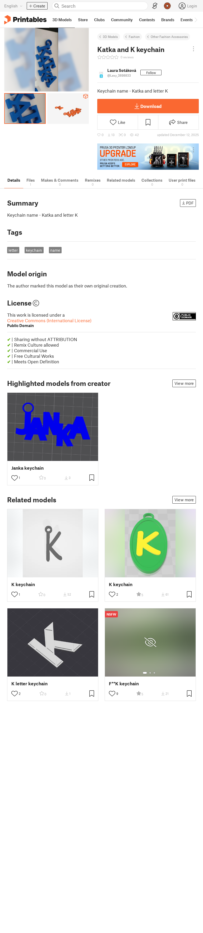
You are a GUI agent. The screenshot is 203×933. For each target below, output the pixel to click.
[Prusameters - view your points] (167, 5)
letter (13, 250)
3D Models (110, 36)
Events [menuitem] (187, 19)
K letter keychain (29, 683)
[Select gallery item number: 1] (145, 673)
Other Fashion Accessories (169, 36)
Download (151, 106)
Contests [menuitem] (147, 19)
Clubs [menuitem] (99, 19)
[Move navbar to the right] (195, 20)
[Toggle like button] (14, 478)
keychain (34, 250)
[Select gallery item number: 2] (150, 673)
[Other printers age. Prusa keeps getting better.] (148, 156)
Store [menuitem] (83, 19)
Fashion (134, 36)
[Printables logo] (25, 19)
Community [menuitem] (122, 19)
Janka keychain (27, 467)
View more (184, 383)
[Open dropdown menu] (193, 49)
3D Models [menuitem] (62, 19)
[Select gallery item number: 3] (154, 673)
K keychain (23, 584)
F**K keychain (124, 683)
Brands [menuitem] (167, 19)
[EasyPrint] (155, 6)
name (55, 250)
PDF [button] (190, 202)
